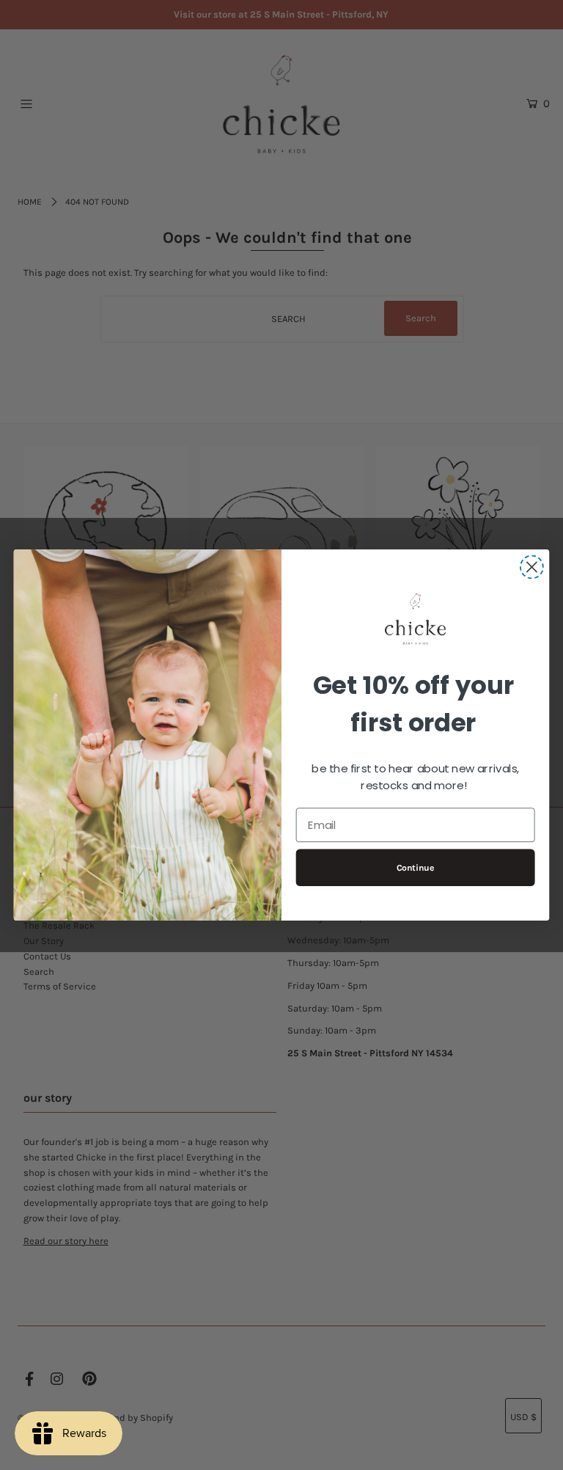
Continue (416, 868)
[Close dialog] (532, 567)
